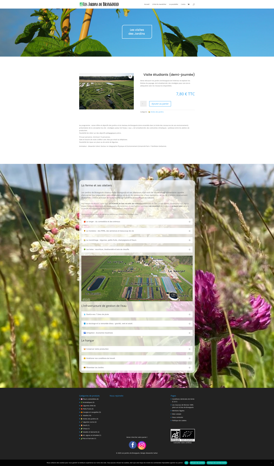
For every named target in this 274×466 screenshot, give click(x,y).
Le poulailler (173, 4)
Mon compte (176, 414)
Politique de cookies (179, 420)
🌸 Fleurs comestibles (88, 399)
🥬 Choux (84, 429)
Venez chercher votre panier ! (137, 437)
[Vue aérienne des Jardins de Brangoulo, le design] (137, 301)
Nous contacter (177, 417)
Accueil (146, 4)
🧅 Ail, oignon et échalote (90, 435)
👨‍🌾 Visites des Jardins (156, 112)
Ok (186, 463)
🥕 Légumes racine (87, 422)
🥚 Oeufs (84, 425)
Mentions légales (178, 411)
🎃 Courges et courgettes (90, 412)
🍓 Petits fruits (86, 409)
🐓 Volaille (84, 415)
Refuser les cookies (197, 463)
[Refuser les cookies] (271, 463)
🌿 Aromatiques (86, 402)
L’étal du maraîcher (159, 4)
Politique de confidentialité (217, 463)
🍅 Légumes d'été (87, 406)
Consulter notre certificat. (183, 443)
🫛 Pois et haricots (87, 438)
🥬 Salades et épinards (89, 432)
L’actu (183, 4)
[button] (130, 76)
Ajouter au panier (160, 103)
